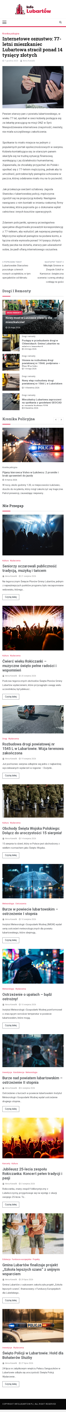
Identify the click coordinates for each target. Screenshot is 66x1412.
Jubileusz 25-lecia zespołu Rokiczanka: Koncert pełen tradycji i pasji (32, 1173)
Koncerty (6, 1163)
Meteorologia (8, 904)
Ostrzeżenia (20, 904)
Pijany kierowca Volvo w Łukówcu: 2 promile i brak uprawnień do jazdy (30, 474)
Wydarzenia (15, 561)
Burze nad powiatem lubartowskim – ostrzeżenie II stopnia (32, 1080)
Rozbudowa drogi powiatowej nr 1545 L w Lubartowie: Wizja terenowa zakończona (33, 748)
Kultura (5, 561)
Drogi (4, 739)
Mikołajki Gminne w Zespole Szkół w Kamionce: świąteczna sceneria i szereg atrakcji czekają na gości (50, 273)
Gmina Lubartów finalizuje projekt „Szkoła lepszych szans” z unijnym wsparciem (31, 1269)
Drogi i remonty (14, 313)
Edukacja (6, 1259)
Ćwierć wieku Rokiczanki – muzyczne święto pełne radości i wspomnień (29, 665)
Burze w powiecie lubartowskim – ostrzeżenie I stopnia (30, 911)
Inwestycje (7, 1072)
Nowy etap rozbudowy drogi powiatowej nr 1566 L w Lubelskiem (42, 382)
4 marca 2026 (11, 480)
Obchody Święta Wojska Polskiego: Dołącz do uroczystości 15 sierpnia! (32, 830)
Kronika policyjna (10, 33)
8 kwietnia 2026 (31, 408)
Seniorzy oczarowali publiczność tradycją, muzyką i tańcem (29, 568)
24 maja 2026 (30, 349)
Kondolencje (18, 1072)
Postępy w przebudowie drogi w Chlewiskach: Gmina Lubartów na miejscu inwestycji (40, 343)
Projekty (36, 1259)
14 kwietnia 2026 (31, 388)
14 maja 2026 (30, 369)
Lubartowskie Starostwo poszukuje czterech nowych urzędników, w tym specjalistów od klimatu (16, 271)
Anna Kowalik (29, 61)
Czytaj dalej (11, 597)
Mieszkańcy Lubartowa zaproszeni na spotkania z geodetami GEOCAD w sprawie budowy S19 (42, 402)
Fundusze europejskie (21, 1259)
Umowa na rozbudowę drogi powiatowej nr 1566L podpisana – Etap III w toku (41, 363)
